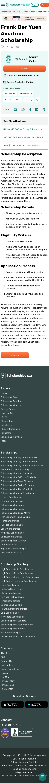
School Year (29, 12)
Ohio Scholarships (10, 612)
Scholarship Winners (11, 405)
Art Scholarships (9, 544)
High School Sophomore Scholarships (20, 577)
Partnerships (7, 665)
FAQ (3, 657)
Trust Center (7, 689)
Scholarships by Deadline (13, 620)
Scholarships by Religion (13, 628)
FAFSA (4, 417)
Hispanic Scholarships (12, 501)
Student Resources (10, 429)
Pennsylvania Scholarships (14, 608)
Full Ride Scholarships (12, 524)
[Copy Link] (23, 109)
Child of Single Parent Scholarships (18, 636)
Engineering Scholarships (13, 548)
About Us (5, 653)
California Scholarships (12, 589)
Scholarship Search (10, 397)
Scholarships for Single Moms (15, 513)
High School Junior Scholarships (17, 573)
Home (4, 393)
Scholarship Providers (11, 437)
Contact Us (6, 661)
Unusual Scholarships (11, 536)
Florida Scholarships (11, 593)
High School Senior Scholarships (17, 569)
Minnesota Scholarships (13, 616)
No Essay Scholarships (12, 532)
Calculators (6, 425)
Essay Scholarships (10, 528)
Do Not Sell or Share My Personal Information (24, 775)
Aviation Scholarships (11, 552)
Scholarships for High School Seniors (19, 457)
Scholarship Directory (10, 12)
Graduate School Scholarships (16, 469)
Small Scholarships (10, 632)
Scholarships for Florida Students (17, 485)
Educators (6, 433)
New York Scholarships (12, 597)
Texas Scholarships (10, 585)
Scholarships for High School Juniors (19, 461)
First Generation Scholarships (15, 517)
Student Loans (8, 421)
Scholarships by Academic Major (17, 624)
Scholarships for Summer (13, 540)
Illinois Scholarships (10, 601)
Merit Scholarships (10, 521)
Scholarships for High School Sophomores (22, 465)
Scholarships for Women (13, 505)
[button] (2, 46)
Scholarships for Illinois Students (17, 489)
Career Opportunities (11, 669)
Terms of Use (7, 685)
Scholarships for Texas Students (17, 481)
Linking (4, 673)
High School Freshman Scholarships (19, 581)
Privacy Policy (8, 681)
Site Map (5, 677)
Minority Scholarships (11, 497)
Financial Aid (7, 413)
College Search (8, 409)
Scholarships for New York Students (18, 493)
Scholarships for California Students (18, 477)
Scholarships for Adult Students (16, 473)
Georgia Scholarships (11, 605)
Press (4, 441)
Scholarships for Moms (12, 509)
